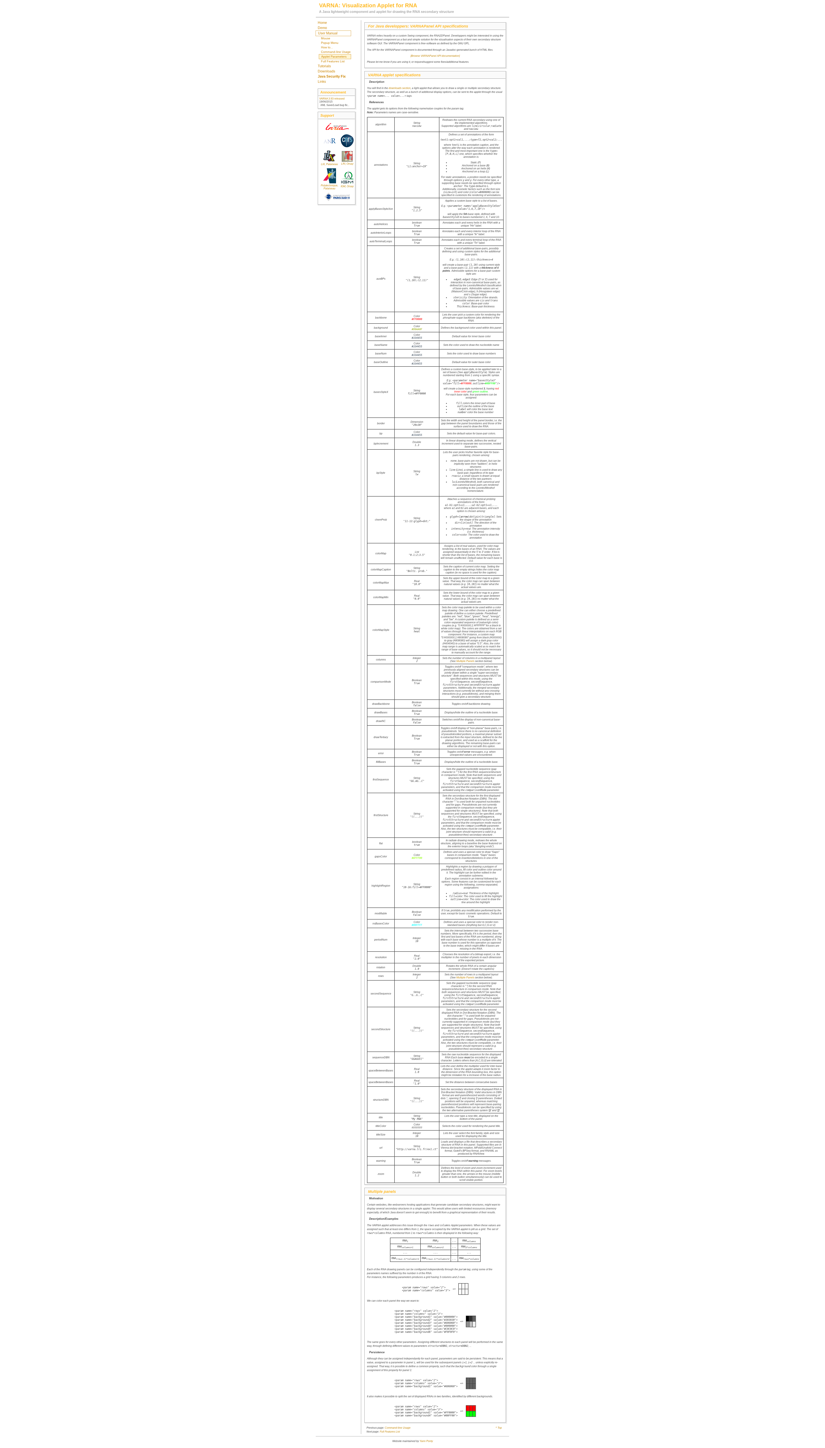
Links (322, 81)
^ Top (499, 1427)
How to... (327, 47)
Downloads (326, 71)
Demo (322, 28)
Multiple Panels (465, 661)
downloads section (400, 88)
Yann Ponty (426, 1441)
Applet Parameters (334, 56)
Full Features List (333, 61)
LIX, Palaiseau (329, 164)
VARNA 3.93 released (332, 98)
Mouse (325, 38)
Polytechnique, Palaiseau (329, 187)
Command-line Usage (336, 52)
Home (322, 23)
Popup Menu (329, 42)
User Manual (328, 33)
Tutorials (324, 66)
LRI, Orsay (347, 163)
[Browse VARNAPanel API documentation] (435, 55)
